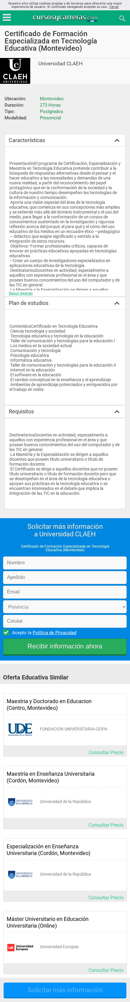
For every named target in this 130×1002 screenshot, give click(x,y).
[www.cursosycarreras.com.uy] (65, 18)
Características (27, 140)
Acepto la (44, 632)
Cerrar (114, 7)
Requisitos (21, 411)
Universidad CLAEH (60, 63)
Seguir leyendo (21, 293)
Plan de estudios (28, 303)
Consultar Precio (106, 752)
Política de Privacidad (54, 632)
